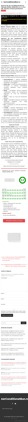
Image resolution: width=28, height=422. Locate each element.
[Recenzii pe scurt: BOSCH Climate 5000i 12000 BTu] (9, 180)
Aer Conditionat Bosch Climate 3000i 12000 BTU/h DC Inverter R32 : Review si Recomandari (13, 258)
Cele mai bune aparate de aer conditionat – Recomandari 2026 (8, 408)
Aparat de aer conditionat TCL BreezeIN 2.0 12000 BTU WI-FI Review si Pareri (12, 349)
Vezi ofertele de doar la (14, 20)
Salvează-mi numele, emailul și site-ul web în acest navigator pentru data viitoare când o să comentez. (13, 311)
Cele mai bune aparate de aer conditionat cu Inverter (13, 364)
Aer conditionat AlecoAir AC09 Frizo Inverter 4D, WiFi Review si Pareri (14, 344)
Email (2, 299)
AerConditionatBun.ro (12, 2)
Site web (3, 304)
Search (23, 323)
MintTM (16, 418)
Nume (3, 293)
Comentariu (4, 278)
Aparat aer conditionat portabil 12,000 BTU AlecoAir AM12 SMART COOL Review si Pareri (12, 354)
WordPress (25, 420)
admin (20, 13)
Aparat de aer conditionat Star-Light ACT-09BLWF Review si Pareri (12, 339)
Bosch (3, 10)
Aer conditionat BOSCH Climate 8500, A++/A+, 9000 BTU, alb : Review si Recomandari (13, 265)
